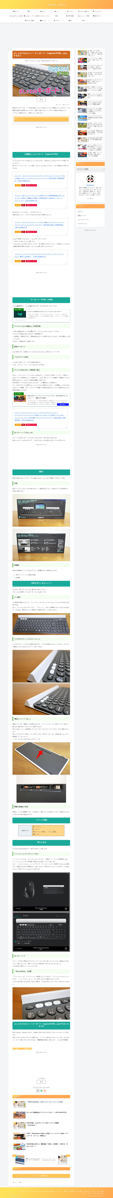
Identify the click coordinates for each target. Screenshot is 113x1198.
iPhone (27, 1191)
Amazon (18, 185)
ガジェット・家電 (21, 1048)
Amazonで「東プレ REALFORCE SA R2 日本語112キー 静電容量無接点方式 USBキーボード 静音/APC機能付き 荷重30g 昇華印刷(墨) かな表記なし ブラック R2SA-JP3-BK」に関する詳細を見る (39, 198)
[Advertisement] (56, 35)
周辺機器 (30, 1048)
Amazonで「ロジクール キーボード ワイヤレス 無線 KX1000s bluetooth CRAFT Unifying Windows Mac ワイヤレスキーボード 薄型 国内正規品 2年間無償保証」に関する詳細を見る (40, 225)
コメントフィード (83, 219)
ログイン (80, 211)
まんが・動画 (100, 1191)
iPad (32, 1191)
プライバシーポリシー (87, 1193)
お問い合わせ (99, 1193)
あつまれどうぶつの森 (47, 1191)
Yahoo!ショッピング (31, 185)
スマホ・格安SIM (79, 1191)
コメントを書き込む (41, 1176)
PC (14, 1048)
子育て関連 (70, 1191)
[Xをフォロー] (37, 1090)
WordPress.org (82, 223)
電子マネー (87, 1191)
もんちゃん (90, 185)
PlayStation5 (38, 1191)
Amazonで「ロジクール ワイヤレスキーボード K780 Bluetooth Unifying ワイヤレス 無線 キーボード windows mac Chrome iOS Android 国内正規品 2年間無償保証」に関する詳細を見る (40, 178)
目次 (19, 119)
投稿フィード (82, 215)
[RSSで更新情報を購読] (44, 1090)
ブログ (93, 1191)
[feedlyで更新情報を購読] (90, 198)
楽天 (23, 185)
